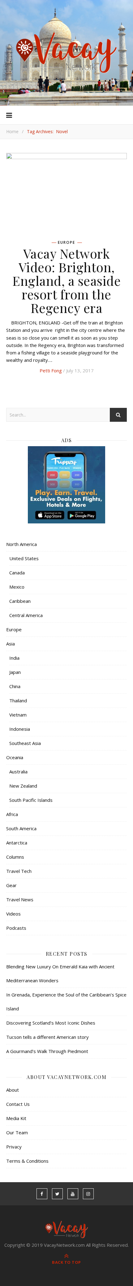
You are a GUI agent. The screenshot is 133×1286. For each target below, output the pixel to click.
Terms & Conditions (27, 1161)
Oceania (14, 757)
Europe (66, 242)
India (14, 658)
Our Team (17, 1132)
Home (12, 131)
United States (24, 558)
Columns (15, 857)
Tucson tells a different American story (47, 1037)
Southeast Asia (25, 743)
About (12, 1090)
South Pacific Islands (31, 800)
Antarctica (16, 843)
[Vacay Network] (66, 52)
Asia (10, 644)
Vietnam (18, 715)
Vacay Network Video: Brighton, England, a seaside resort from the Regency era (66, 280)
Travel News (19, 899)
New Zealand (23, 786)
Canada (17, 572)
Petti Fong (51, 370)
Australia (18, 771)
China (14, 686)
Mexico (16, 587)
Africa (12, 814)
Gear (11, 885)
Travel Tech (19, 871)
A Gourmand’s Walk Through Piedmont (47, 1051)
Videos (13, 914)
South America (21, 828)
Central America (26, 615)
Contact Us (18, 1104)
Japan (15, 672)
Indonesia (19, 729)
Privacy (14, 1147)
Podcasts (16, 928)
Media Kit (16, 1118)
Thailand (18, 700)
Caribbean (20, 601)
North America (21, 544)
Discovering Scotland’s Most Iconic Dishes (50, 1023)
